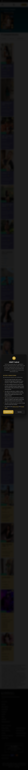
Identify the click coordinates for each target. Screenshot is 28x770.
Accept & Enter (8, 412)
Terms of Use (16, 406)
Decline (20, 412)
